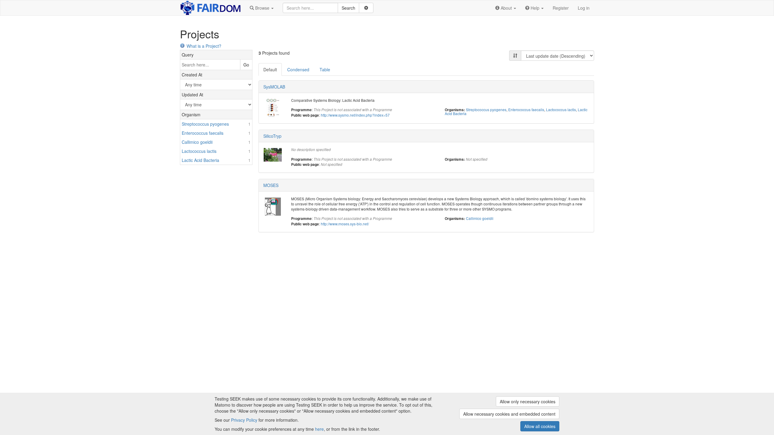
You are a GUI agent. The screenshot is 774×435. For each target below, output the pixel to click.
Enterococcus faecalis (526, 109)
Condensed (298, 69)
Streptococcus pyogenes (486, 109)
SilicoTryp (272, 136)
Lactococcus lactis (561, 109)
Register (561, 8)
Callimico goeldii (479, 218)
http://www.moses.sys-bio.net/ (345, 223)
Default (270, 69)
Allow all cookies (539, 426)
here (319, 429)
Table (325, 69)
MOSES (270, 185)
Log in (584, 8)
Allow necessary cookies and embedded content (509, 414)
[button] (261, 7)
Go (246, 65)
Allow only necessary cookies (527, 401)
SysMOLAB (274, 87)
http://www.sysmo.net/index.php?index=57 (355, 115)
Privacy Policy (244, 420)
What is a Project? (204, 46)
